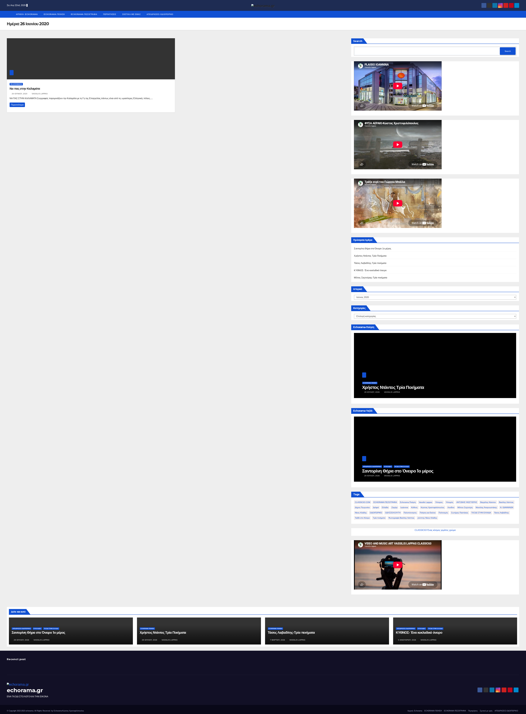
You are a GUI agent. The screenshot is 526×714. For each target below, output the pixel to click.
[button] (517, 14)
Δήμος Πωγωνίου (362, 507)
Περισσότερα (17, 105)
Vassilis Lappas (40, 94)
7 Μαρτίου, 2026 (278, 640)
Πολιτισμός (443, 513)
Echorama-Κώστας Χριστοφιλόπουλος (69, 711)
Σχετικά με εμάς (131, 14)
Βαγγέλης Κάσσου (488, 502)
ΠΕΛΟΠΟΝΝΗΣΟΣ (16, 84)
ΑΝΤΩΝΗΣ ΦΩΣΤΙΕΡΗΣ (466, 502)
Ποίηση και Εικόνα (427, 513)
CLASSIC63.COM (362, 502)
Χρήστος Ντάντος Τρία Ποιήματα (370, 256)
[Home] (10, 12)
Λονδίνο (451, 507)
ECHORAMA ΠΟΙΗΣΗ (54, 14)
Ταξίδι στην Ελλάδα (402, 466)
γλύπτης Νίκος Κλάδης (427, 518)
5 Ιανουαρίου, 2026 (407, 640)
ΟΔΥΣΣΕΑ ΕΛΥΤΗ (393, 513)
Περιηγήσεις (109, 14)
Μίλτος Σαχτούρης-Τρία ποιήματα (370, 277)
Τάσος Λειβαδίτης (501, 513)
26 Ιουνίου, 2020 (20, 94)
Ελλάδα (385, 507)
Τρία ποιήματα (379, 518)
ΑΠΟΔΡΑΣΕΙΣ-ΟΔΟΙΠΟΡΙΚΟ (160, 14)
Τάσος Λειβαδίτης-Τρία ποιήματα (370, 263)
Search (357, 41)
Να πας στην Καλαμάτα (25, 88)
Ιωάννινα (404, 507)
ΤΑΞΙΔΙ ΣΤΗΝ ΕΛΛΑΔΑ (481, 513)
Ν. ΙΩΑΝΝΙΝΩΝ (506, 507)
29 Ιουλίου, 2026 (372, 392)
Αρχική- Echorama (27, 14)
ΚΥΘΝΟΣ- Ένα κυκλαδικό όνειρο (370, 270)
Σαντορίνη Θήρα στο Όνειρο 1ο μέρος (372, 248)
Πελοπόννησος (410, 513)
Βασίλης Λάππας (506, 502)
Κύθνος (414, 507)
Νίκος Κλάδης (361, 513)
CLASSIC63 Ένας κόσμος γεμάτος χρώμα (435, 530)
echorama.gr (25, 690)
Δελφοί (376, 507)
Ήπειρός (449, 502)
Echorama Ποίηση (408, 502)
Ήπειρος (439, 502)
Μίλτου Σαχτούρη (465, 507)
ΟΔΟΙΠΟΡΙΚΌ (376, 513)
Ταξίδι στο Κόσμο (362, 518)
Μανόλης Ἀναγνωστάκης (486, 507)
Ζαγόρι (394, 507)
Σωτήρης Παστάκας (459, 513)
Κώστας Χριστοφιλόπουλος (432, 507)
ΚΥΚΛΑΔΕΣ (388, 466)
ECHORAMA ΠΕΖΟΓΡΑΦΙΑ (84, 14)
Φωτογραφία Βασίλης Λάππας (401, 518)
